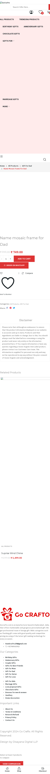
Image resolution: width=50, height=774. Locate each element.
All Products (14, 304)
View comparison (12, 764)
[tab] (26, 321)
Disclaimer (25, 320)
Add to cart (24, 259)
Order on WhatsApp (15, 265)
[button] (14, 265)
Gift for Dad (24, 304)
